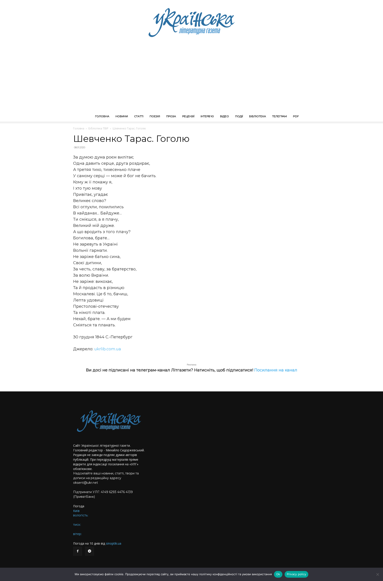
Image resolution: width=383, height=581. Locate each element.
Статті (138, 116)
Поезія (155, 116)
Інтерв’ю (207, 116)
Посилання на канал (275, 370)
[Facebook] (77, 551)
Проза (171, 116)
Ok (278, 574)
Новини (121, 116)
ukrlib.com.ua (107, 349)
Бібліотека (257, 116)
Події (239, 116)
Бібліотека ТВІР (98, 128)
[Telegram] (89, 551)
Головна (102, 116)
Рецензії (188, 116)
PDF (296, 116)
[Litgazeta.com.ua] (191, 22)
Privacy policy (296, 574)
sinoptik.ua (113, 543)
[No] (377, 574)
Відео (224, 116)
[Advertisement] (191, 78)
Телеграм (279, 116)
